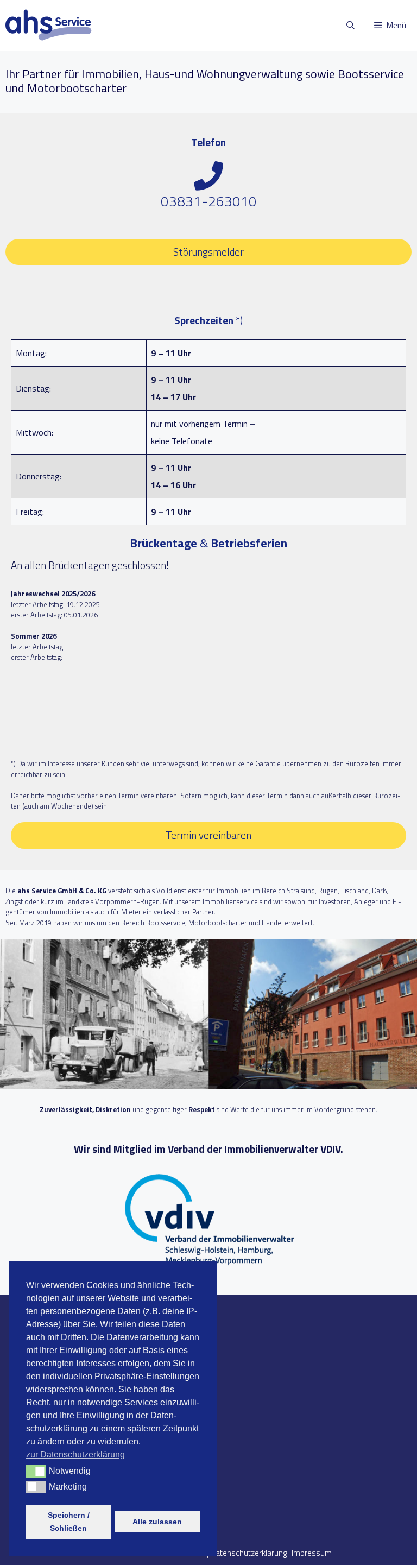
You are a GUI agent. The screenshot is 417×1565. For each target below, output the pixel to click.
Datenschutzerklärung (248, 1553)
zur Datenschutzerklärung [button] (75, 1454)
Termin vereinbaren (208, 835)
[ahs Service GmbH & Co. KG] (48, 25)
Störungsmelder (208, 252)
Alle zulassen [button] (157, 1521)
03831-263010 (209, 201)
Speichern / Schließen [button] (69, 1521)
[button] (36, 1471)
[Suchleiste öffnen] (350, 25)
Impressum (312, 1553)
